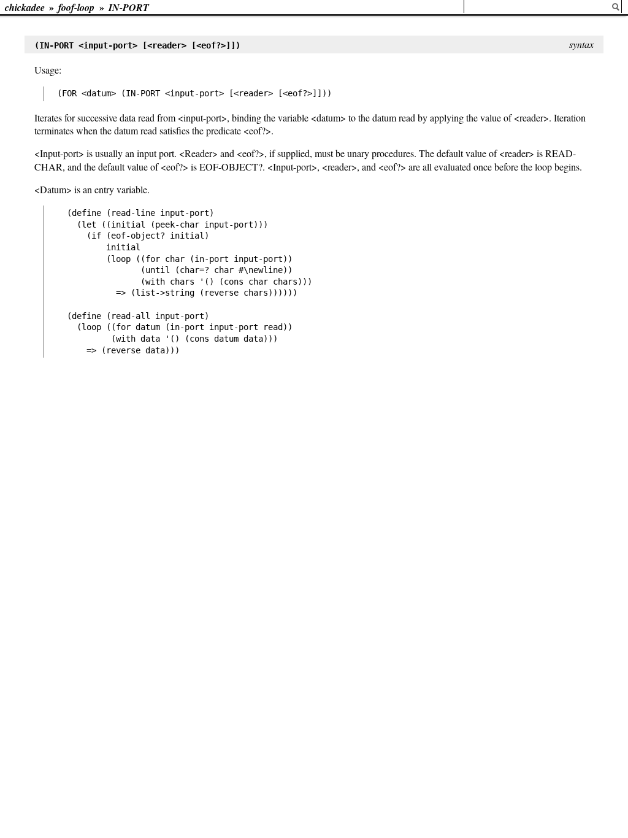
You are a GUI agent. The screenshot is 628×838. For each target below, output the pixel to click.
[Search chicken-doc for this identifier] (615, 7)
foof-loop (76, 7)
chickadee (25, 7)
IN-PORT (129, 7)
